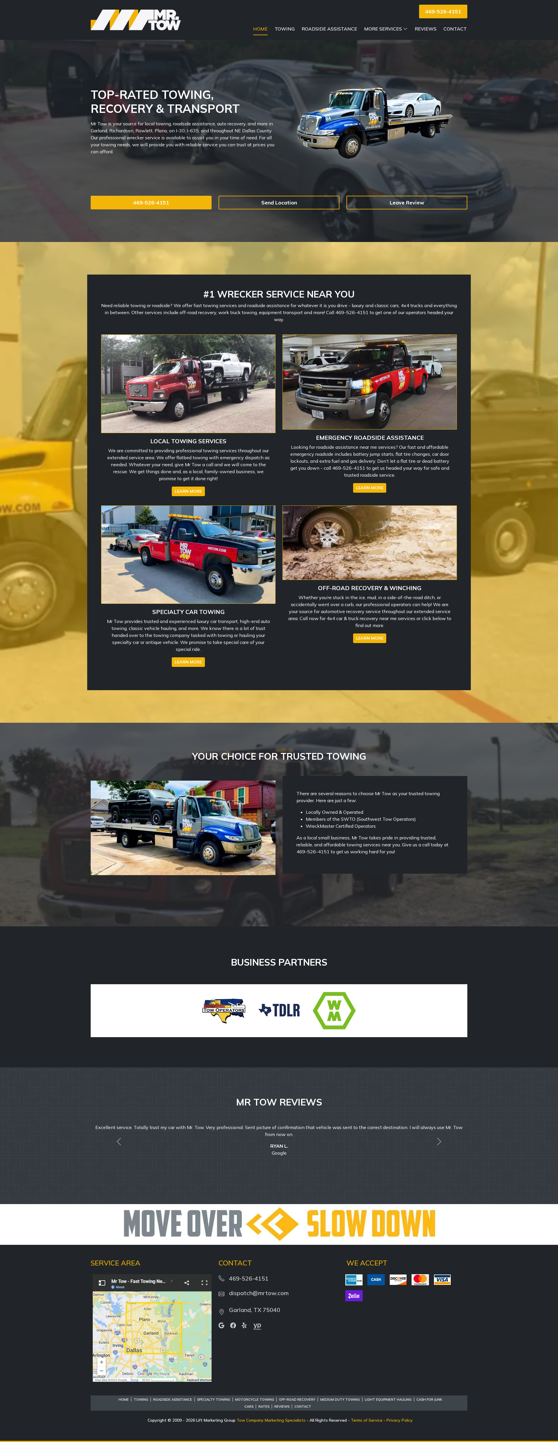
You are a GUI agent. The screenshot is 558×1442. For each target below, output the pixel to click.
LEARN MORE (188, 491)
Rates (263, 1400)
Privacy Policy (400, 1413)
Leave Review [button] (407, 202)
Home (260, 29)
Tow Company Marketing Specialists (271, 1413)
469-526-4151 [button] (443, 11)
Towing (285, 29)
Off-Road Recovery (297, 1393)
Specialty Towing (213, 1393)
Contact (455, 29)
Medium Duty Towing (340, 1393)
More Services (383, 29)
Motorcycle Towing (254, 1393)
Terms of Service (366, 1413)
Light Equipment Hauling (388, 1393)
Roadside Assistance (329, 29)
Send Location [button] (279, 202)
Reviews (426, 29)
